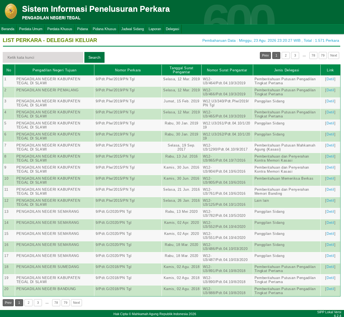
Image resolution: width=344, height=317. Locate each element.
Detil (330, 79)
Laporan (155, 29)
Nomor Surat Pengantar (227, 70)
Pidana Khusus (104, 29)
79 (323, 55)
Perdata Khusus (59, 29)
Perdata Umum (30, 29)
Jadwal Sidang (132, 29)
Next (333, 55)
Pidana (82, 29)
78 (313, 55)
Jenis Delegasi (286, 70)
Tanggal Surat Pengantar (181, 70)
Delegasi (172, 29)
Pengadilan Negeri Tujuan (55, 70)
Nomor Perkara (128, 70)
